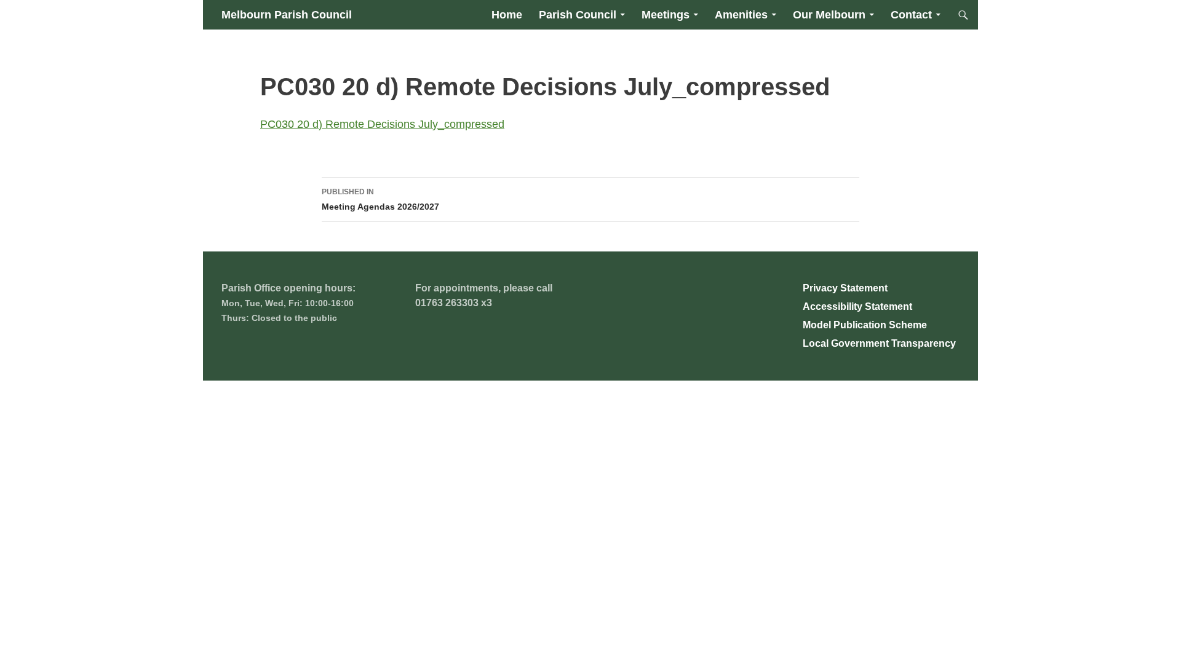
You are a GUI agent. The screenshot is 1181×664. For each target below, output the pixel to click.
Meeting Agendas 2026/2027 (380, 199)
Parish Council (577, 15)
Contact (911, 15)
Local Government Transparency (879, 343)
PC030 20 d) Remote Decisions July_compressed (382, 124)
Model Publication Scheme (865, 325)
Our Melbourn (829, 15)
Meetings (666, 15)
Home (506, 15)
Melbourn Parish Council (286, 15)
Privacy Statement (845, 288)
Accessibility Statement (857, 306)
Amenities (741, 15)
